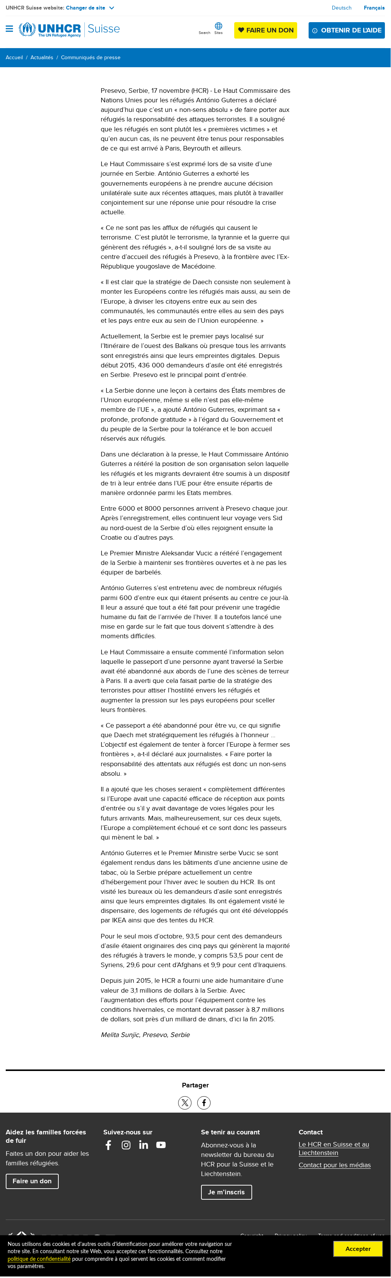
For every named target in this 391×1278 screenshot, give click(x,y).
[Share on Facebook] (204, 1103)
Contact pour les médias (335, 1165)
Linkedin (143, 1145)
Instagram (126, 1145)
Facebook (108, 1145)
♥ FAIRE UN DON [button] (267, 30)
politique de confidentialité (39, 1259)
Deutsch (342, 7)
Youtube (161, 1145)
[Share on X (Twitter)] (184, 1103)
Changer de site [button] (85, 7)
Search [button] (205, 32)
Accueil (14, 57)
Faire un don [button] (35, 1181)
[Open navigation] (9, 29)
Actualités (42, 57)
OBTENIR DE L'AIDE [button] (351, 30)
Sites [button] (218, 32)
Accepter (358, 1249)
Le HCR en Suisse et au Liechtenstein (334, 1148)
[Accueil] (45, 29)
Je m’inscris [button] (226, 1192)
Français (374, 7)
